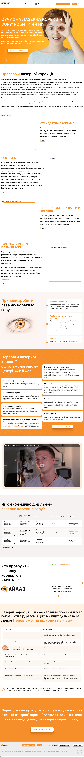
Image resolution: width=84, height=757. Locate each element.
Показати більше (5, 279)
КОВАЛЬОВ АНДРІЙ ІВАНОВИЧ (62, 587)
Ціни (74, 3)
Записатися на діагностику (18, 50)
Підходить (7, 629)
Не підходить (47, 629)
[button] (79, 465)
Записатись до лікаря (63, 3)
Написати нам (41, 3)
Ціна (43, 140)
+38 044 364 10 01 (53, 745)
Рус (81, 3)
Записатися (62, 595)
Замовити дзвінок (29, 3)
